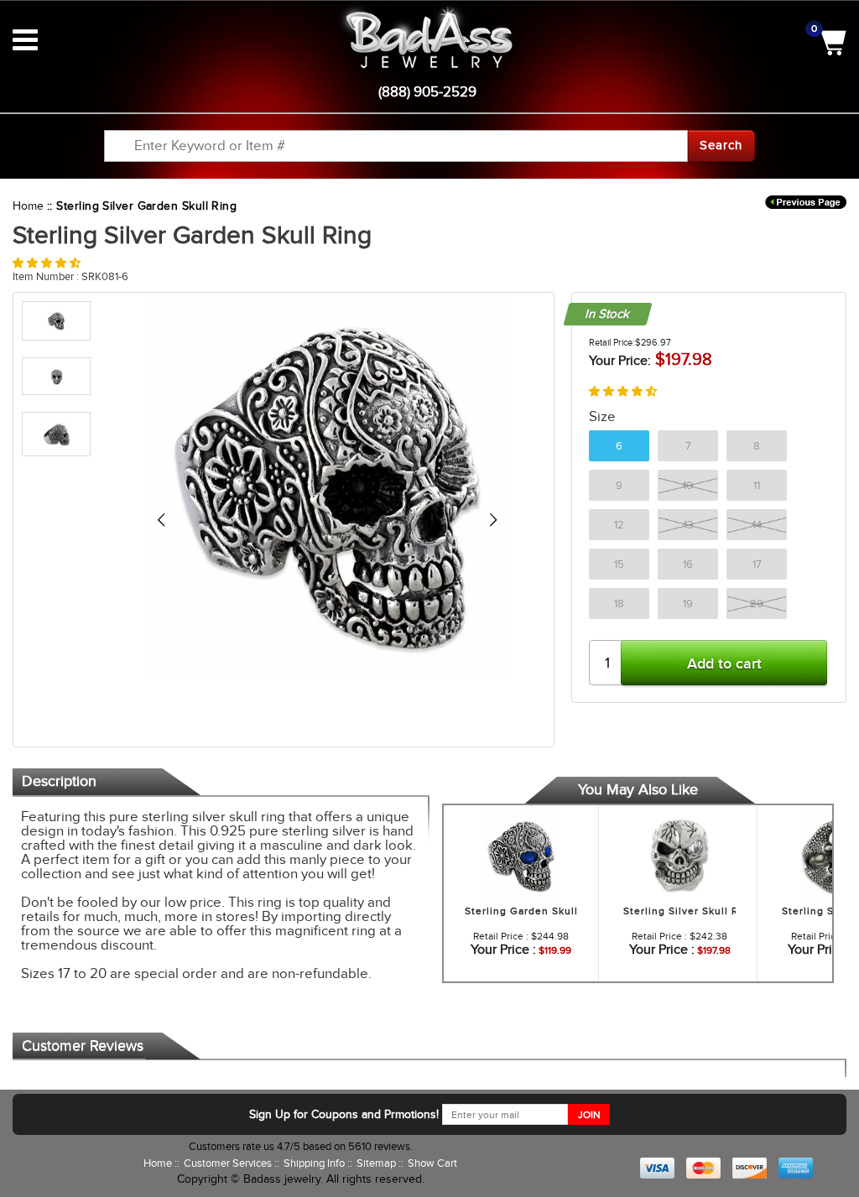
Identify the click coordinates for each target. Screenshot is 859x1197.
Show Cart (432, 1163)
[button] (47, 263)
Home (28, 206)
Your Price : (503, 949)
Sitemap (377, 1163)
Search (721, 145)
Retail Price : (500, 936)
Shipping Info (315, 1163)
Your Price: (620, 360)
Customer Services (229, 1163)
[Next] (493, 520)
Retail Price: (612, 342)
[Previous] (160, 520)
